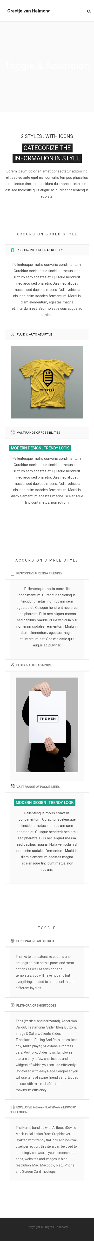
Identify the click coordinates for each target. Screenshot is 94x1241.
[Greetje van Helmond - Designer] (29, 11)
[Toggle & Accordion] (47, 375)
